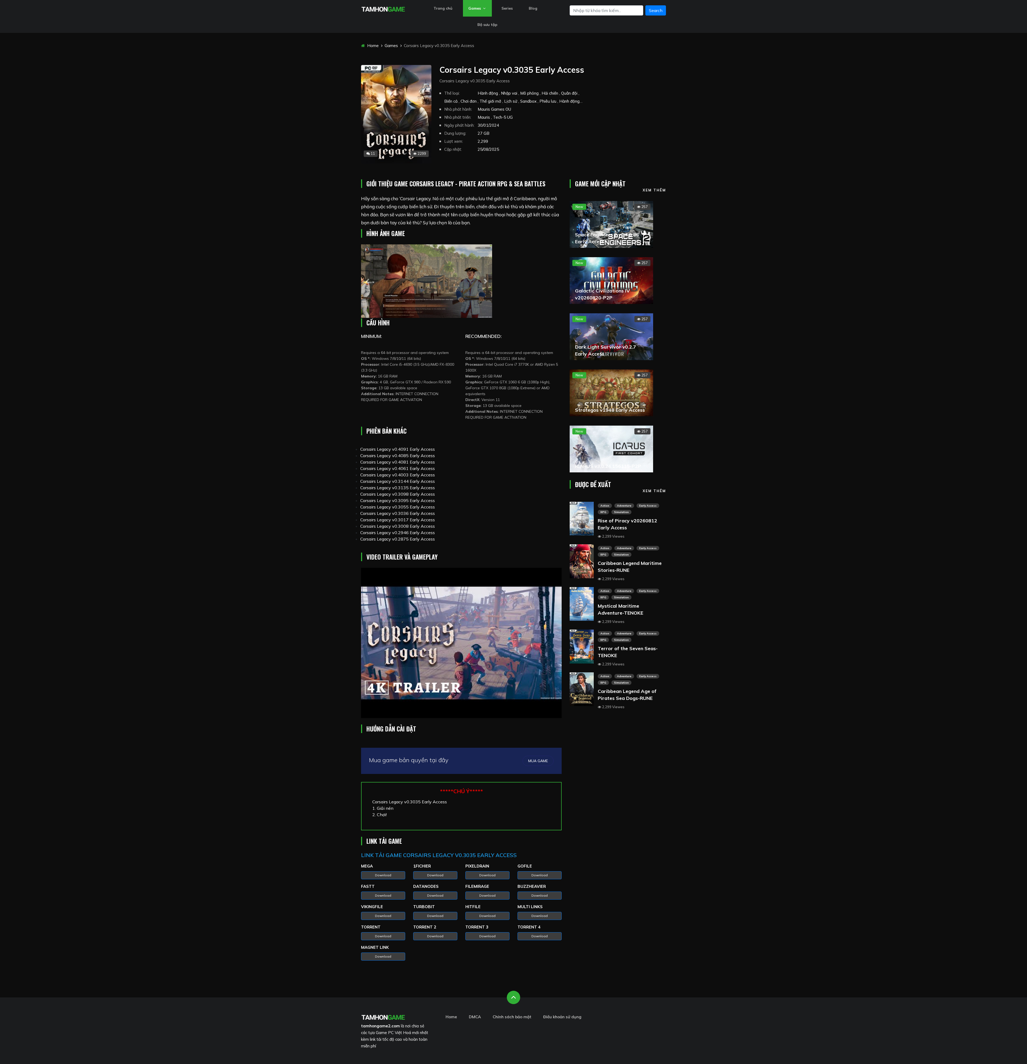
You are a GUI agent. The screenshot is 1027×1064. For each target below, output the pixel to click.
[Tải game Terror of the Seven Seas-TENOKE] (582, 646)
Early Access (648, 505)
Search (655, 10)
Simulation (621, 512)
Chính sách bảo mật (512, 1016)
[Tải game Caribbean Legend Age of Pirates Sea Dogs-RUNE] (582, 688)
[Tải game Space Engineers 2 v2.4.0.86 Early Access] (611, 223)
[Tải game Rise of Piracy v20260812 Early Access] (582, 518)
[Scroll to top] (513, 997)
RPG (603, 512)
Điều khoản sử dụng (562, 1016)
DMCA (475, 1016)
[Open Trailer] (461, 643)
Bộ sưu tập (487, 24)
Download (383, 875)
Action (604, 505)
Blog (533, 8)
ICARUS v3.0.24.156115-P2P (608, 466)
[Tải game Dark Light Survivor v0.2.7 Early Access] (611, 336)
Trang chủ (443, 8)
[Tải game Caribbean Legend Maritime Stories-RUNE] (582, 561)
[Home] (383, 8)
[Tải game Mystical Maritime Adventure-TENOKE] (582, 603)
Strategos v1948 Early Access (610, 410)
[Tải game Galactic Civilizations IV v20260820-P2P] (611, 280)
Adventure (624, 505)
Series (507, 8)
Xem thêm (654, 190)
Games (475, 8)
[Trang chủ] (383, 1016)
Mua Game (538, 760)
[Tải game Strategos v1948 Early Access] (611, 392)
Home (372, 45)
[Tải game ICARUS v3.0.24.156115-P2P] (611, 448)
